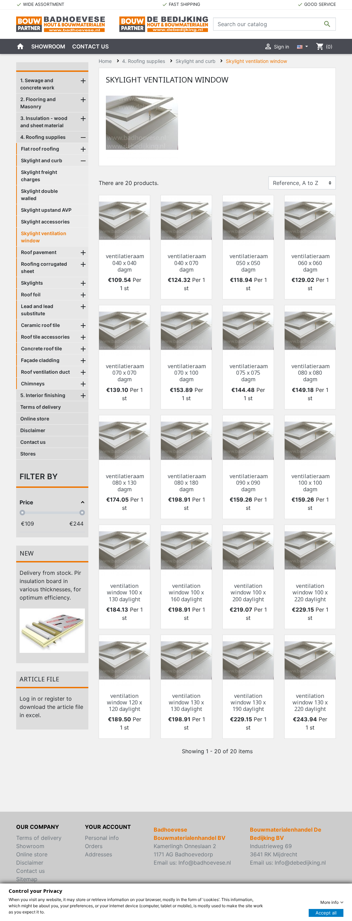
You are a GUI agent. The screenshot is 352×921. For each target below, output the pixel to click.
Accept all (326, 912)
